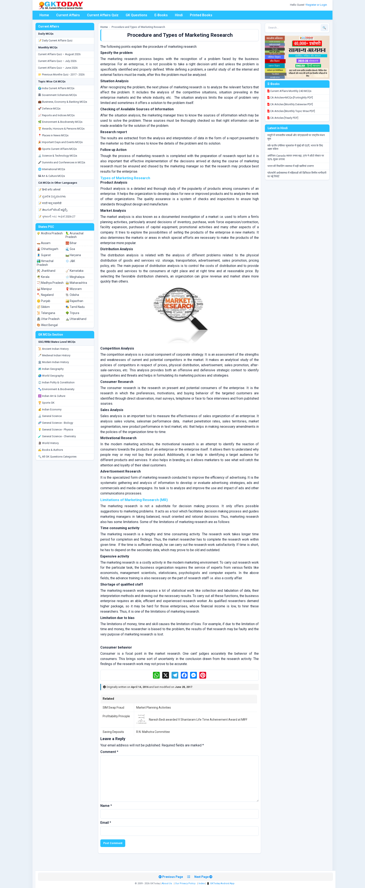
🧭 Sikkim (43, 307)
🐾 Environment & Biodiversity (56, 389)
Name (106, 806)
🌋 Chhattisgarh (47, 249)
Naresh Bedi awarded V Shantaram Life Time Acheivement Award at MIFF (198, 719)
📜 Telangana (46, 313)
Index (202, 883)
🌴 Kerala (43, 277)
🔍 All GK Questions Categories (57, 456)
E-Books (161, 15)
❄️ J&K (70, 261)
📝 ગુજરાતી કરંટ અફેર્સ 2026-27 (56, 216)
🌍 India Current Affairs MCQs (56, 88)
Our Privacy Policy (185, 883)
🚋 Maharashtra (76, 282)
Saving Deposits (113, 732)
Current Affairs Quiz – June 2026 (58, 67)
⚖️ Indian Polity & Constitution (56, 382)
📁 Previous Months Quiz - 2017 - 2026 (61, 74)
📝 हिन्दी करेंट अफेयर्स (49, 189)
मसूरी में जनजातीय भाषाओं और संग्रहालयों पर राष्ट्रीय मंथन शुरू (296, 137)
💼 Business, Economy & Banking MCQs (62, 101)
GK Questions (136, 15)
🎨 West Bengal (47, 325)
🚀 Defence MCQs (49, 108)
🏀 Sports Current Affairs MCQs (57, 148)
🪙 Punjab (43, 301)
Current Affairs (68, 15)
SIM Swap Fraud (113, 707)
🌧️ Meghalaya (74, 277)
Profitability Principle (116, 716)
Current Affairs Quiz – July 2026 (57, 61)
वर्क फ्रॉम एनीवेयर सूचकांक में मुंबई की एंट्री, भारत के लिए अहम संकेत (295, 147)
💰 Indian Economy (49, 409)
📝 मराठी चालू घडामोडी (49, 203)
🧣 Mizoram (73, 289)
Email (105, 823)
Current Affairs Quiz (102, 15)
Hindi (179, 15)
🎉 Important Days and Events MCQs (60, 142)
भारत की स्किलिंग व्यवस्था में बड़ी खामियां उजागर (290, 166)
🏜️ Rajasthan (74, 301)
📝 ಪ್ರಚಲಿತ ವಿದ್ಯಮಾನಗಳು (52, 196)
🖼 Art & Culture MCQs (51, 176)
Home (44, 15)
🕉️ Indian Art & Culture (51, 396)
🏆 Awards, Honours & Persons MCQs (61, 128)
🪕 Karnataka (74, 270)
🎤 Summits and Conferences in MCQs (61, 162)
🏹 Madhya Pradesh (50, 282)
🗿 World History (48, 443)
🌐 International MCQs (51, 169)
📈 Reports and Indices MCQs (56, 115)
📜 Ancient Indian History (53, 348)
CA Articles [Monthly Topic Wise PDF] (292, 111)
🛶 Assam (43, 243)
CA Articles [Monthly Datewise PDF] (291, 104)
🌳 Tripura (72, 313)
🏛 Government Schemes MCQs (57, 95)
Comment (109, 752)
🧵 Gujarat (44, 255)
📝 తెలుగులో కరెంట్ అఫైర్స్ (52, 209)
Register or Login (317, 4)
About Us (167, 883)
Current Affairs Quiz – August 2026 (59, 54)
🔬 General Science (50, 416)
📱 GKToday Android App (221, 883)
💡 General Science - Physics (55, 429)
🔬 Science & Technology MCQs (57, 155)
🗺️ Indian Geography (51, 368)
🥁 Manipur (44, 289)
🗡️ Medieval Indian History (54, 355)
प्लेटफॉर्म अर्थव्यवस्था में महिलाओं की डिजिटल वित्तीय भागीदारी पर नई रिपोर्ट (296, 174)
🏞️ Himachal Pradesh (45, 262)
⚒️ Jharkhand (46, 270)
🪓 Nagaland (45, 294)
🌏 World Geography (51, 375)
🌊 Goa (70, 249)
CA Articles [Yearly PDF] (284, 117)
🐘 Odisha (72, 294)
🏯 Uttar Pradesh (48, 319)
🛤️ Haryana (73, 255)
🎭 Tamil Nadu (75, 307)
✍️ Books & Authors (50, 449)
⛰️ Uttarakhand (75, 319)
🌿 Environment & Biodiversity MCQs (60, 121)
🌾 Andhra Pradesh (50, 233)
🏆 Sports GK (46, 402)
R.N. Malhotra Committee (153, 732)
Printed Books (201, 15)
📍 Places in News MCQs (53, 135)
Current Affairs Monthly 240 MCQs (290, 91)
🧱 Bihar (71, 243)
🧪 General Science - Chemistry (57, 436)
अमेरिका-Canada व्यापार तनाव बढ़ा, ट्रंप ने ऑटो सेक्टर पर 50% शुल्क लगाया (295, 157)
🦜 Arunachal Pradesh (74, 235)
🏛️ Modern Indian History (53, 362)
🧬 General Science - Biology (55, 422)
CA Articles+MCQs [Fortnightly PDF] (291, 97)
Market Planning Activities (153, 707)
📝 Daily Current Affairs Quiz (55, 40)
